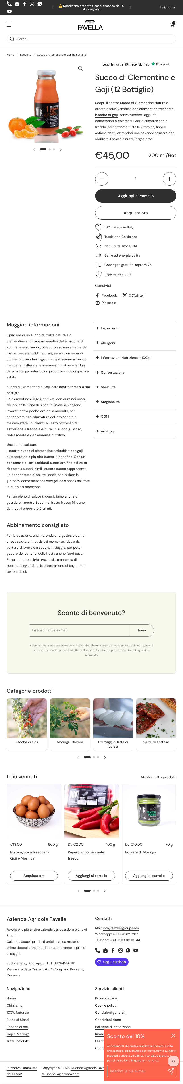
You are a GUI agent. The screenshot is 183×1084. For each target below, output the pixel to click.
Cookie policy (105, 1005)
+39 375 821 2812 (126, 934)
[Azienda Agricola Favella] (90, 25)
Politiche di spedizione (113, 1027)
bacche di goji (106, 115)
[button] (171, 24)
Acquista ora (136, 213)
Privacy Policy (106, 998)
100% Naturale (18, 1012)
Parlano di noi (17, 1027)
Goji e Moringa (18, 1034)
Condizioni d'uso (108, 1020)
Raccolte (25, 54)
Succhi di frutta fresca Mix (56, 502)
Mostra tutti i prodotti (158, 777)
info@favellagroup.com (121, 928)
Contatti (101, 1048)
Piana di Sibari (38, 405)
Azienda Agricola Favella (89, 1068)
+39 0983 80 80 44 (125, 940)
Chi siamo (14, 1005)
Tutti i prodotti (18, 1041)
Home (10, 54)
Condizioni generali (110, 1012)
